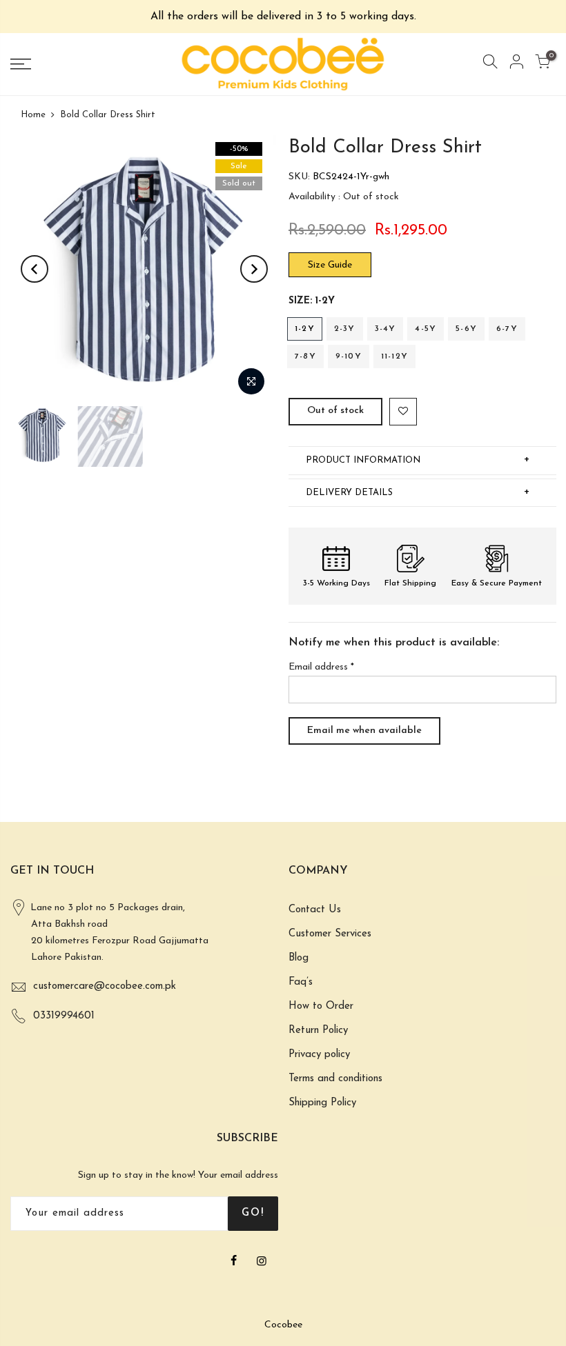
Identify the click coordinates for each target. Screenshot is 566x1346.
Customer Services (330, 934)
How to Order (321, 1006)
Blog (299, 958)
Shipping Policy (322, 1103)
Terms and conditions (335, 1079)
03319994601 (64, 1016)
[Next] (254, 269)
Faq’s (301, 982)
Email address (321, 667)
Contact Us (315, 910)
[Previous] (34, 269)
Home (33, 114)
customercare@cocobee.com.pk (104, 986)
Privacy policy (319, 1054)
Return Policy (318, 1030)
